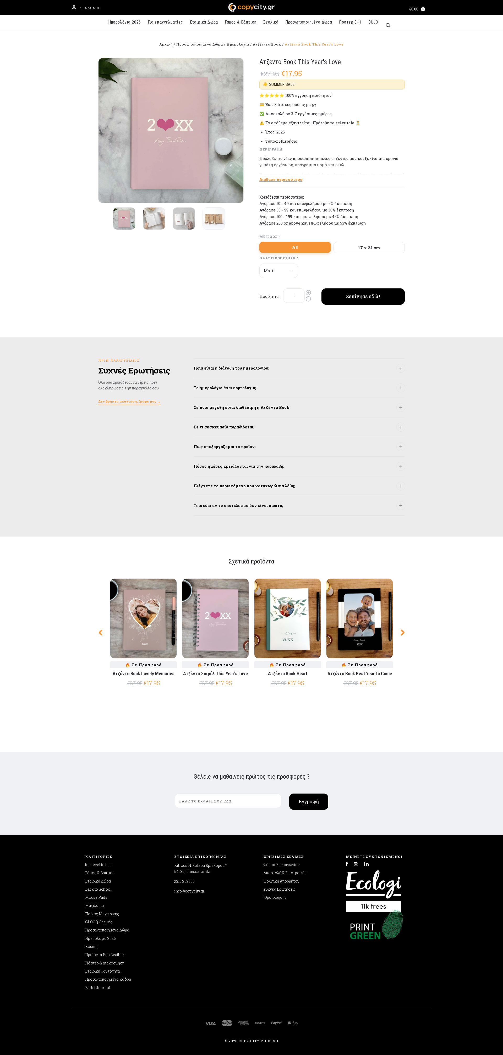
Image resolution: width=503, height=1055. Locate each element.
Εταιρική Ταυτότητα (102, 971)
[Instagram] (356, 864)
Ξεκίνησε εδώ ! (363, 296)
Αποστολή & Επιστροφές (285, 872)
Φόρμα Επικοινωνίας (282, 864)
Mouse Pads (96, 897)
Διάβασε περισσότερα (280, 179)
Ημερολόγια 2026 (124, 22)
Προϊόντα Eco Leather (104, 954)
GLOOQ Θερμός (98, 921)
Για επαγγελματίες (165, 22)
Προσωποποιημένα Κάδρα (108, 979)
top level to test (98, 864)
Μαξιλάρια (94, 905)
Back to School (98, 889)
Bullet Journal (97, 987)
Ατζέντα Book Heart (287, 673)
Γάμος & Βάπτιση (240, 22)
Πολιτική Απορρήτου (281, 881)
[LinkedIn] (366, 864)
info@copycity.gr (189, 891)
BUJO (373, 22)
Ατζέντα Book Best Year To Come (359, 673)
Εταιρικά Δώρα (204, 22)
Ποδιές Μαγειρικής (102, 913)
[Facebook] (347, 864)
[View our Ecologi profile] (373, 888)
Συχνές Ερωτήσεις (280, 889)
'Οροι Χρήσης (275, 897)
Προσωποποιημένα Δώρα (308, 22)
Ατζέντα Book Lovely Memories (143, 673)
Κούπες (92, 946)
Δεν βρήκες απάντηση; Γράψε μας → (129, 401)
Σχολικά (270, 22)
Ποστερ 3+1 (350, 22)
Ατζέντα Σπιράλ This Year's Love (215, 673)
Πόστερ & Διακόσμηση (104, 963)
